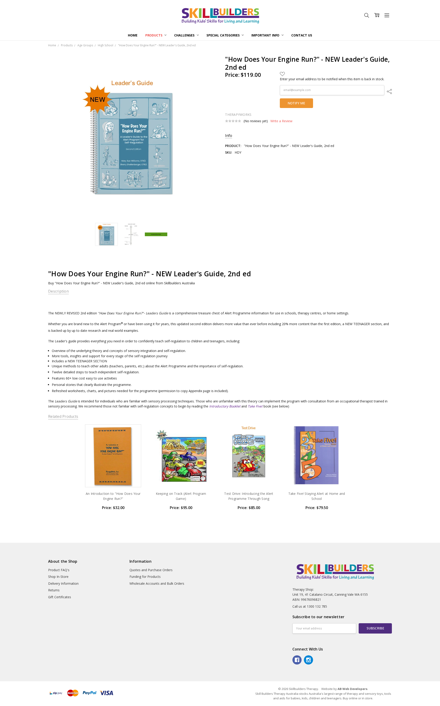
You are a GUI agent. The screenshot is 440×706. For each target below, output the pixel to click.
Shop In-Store (58, 576)
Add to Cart (113, 467)
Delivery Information (63, 583)
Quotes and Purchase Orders (151, 570)
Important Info (265, 35)
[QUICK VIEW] (136, 432)
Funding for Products (145, 576)
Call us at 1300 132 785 (309, 606)
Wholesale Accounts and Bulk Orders (156, 583)
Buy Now (113, 477)
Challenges (184, 35)
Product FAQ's (58, 570)
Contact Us (301, 35)
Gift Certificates (59, 597)
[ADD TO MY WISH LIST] (136, 440)
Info (228, 135)
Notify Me (296, 103)
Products (154, 35)
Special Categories (223, 35)
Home (132, 35)
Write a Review (281, 121)
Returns (54, 590)
